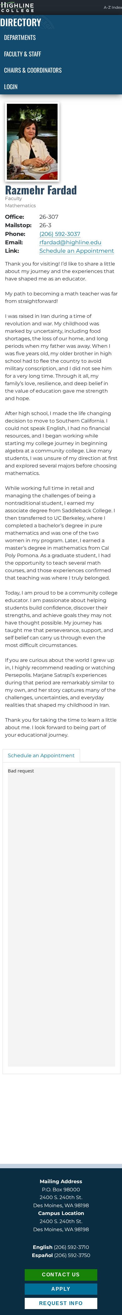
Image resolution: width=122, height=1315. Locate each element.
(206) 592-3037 (59, 234)
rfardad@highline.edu (70, 242)
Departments (20, 37)
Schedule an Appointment (76, 250)
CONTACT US (61, 1274)
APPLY (61, 1289)
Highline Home (10, 7)
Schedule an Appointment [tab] (41, 755)
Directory (20, 22)
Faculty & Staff (22, 53)
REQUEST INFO (61, 1303)
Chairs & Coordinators (33, 69)
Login (11, 86)
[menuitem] (113, 7)
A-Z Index (113, 7)
